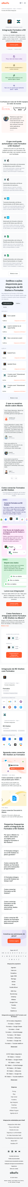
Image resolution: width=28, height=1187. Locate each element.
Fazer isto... (9, 643)
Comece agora (14, 941)
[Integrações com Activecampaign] (20, 739)
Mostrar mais (14, 273)
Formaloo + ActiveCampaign (14, 1032)
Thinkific (13, 1005)
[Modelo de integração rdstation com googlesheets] (14, 242)
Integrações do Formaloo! (20, 320)
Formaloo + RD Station (14, 1035)
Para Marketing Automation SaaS (14, 1138)
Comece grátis (14, 44)
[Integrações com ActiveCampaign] (4, 739)
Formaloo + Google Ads (14, 1040)
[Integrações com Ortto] (9, 739)
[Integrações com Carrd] (4, 707)
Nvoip (13, 984)
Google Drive (13, 1002)
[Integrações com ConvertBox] (15, 707)
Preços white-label (14, 1127)
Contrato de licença (14, 1156)
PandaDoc (13, 973)
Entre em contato (14, 1168)
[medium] (19, 1151)
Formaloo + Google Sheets (14, 1026)
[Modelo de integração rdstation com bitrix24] (14, 204)
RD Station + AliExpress (14, 1071)
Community (14, 1108)
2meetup (13, 997)
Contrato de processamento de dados (14, 1161)
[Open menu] (24, 3)
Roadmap (14, 1105)
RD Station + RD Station (14, 1068)
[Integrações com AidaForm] (15, 701)
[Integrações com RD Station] (15, 739)
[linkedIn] (12, 1151)
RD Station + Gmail (14, 1062)
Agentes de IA (14, 1113)
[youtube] (15, 1151)
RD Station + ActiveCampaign (14, 1065)
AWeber (13, 999)
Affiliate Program (14, 1110)
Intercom (13, 970)
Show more (14, 1046)
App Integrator (14, 1102)
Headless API (14, 1143)
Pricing (14, 1091)
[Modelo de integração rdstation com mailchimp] (14, 166)
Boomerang (13, 994)
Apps (14, 8)
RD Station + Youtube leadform (14, 1076)
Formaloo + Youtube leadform (14, 1043)
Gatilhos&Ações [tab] (7, 303)
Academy (14, 1099)
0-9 (3, 953)
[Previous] (12, 478)
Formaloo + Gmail (14, 1029)
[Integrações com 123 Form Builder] (9, 701)
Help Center (14, 1097)
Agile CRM (13, 976)
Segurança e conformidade (14, 1132)
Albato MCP (14, 1141)
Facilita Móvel (13, 987)
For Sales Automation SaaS (14, 1135)
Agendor (13, 967)
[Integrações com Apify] (20, 744)
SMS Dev (13, 991)
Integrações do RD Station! (19, 331)
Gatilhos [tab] (18, 303)
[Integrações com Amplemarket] (15, 744)
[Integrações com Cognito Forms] (9, 707)
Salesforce (13, 1011)
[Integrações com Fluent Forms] (20, 707)
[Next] (15, 478)
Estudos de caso (14, 1130)
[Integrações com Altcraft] (9, 744)
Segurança (14, 1166)
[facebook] (8, 1151)
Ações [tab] (5, 307)
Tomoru (13, 1008)
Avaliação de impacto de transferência (14, 1163)
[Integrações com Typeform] (4, 701)
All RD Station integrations (14, 1054)
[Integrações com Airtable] (4, 744)
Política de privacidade (14, 1158)
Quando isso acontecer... (13, 634)
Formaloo (19, 8)
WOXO (13, 981)
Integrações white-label (14, 1124)
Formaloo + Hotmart (14, 1023)
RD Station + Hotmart (14, 1057)
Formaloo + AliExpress (14, 1038)
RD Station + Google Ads (14, 1074)
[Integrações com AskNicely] (20, 701)
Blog (14, 1094)
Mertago (13, 979)
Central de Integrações (7, 8)
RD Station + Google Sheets (14, 1059)
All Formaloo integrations (14, 1021)
